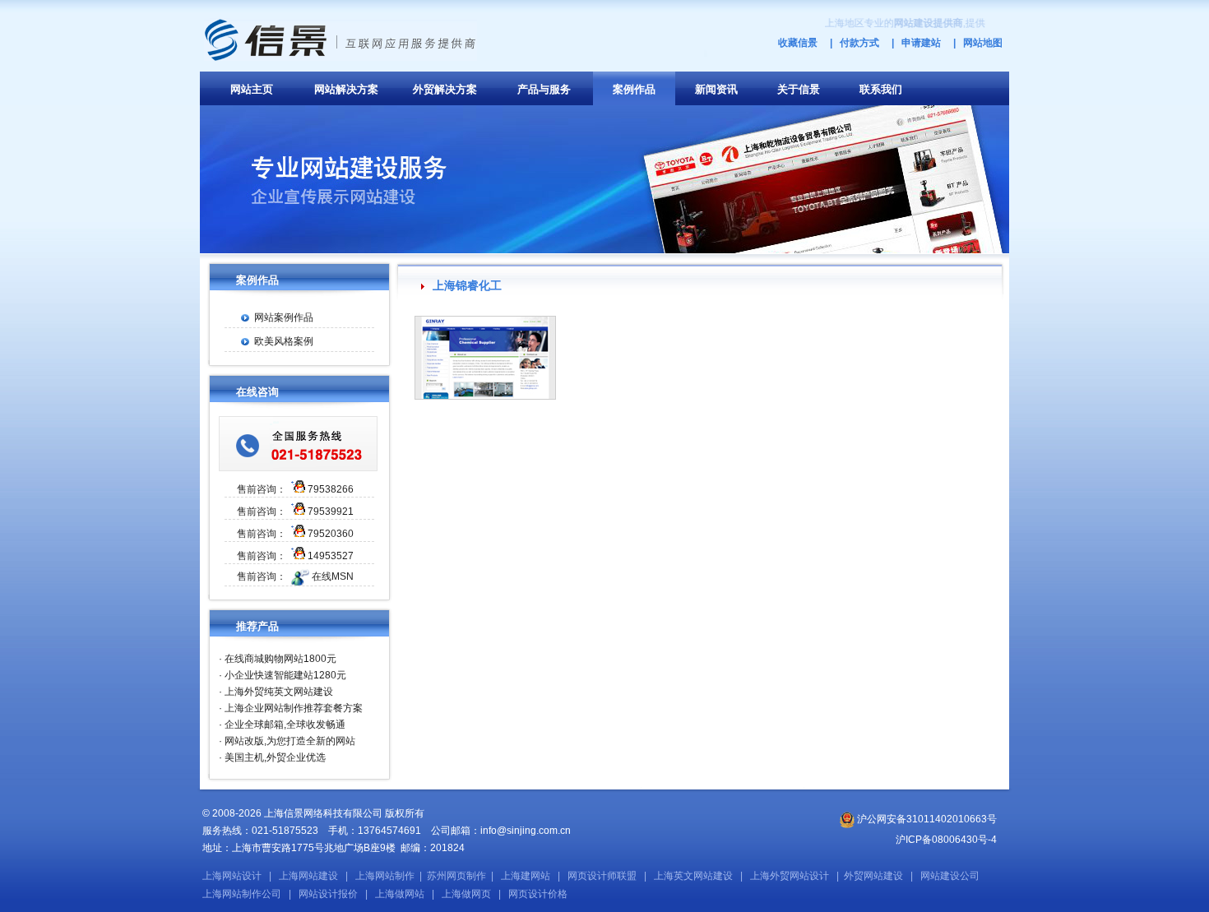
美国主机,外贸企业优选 (275, 757)
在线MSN (333, 576)
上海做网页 (466, 894)
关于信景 (798, 89)
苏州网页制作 (456, 876)
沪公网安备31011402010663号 (926, 819)
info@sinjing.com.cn (525, 830)
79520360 (331, 533)
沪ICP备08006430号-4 (946, 839)
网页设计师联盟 (602, 876)
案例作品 (634, 89)
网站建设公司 (950, 876)
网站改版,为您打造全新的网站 (290, 741)
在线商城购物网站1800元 (280, 658)
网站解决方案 (346, 89)
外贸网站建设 (873, 876)
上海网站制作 (385, 876)
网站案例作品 (283, 317)
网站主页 (251, 89)
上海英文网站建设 (693, 876)
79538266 (331, 489)
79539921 (331, 511)
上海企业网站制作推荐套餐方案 (294, 708)
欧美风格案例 (283, 341)
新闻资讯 (716, 89)
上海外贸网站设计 (789, 876)
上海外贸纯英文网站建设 (279, 691)
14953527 (331, 556)
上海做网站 (399, 894)
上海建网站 (525, 876)
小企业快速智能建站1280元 (285, 675)
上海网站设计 (232, 876)
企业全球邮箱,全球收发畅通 (285, 724)
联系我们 (880, 89)
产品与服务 (544, 89)
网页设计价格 (537, 894)
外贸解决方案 (445, 89)
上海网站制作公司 (241, 894)
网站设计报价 (328, 894)
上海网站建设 (308, 876)
